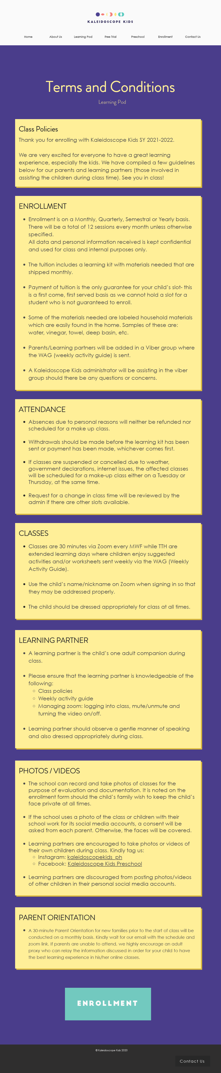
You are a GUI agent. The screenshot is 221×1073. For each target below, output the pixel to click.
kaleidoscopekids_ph (94, 856)
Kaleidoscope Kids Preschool (105, 863)
